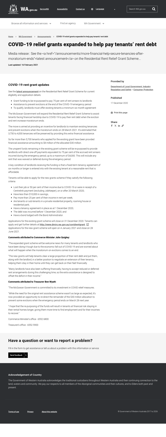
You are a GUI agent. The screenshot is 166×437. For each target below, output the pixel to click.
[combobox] (106, 9)
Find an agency (68, 23)
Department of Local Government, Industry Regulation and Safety (131, 88)
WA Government (92, 23)
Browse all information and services (29, 23)
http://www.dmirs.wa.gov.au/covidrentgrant (62, 224)
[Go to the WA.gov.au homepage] (22, 9)
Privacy (30, 411)
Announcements (44, 36)
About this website (49, 411)
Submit (154, 9)
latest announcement (27, 91)
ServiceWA (44, 9)
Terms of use (13, 411)
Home (10, 36)
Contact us (80, 9)
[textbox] (106, 9)
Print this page (120, 112)
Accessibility (62, 9)
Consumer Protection (143, 89)
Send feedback (16, 355)
